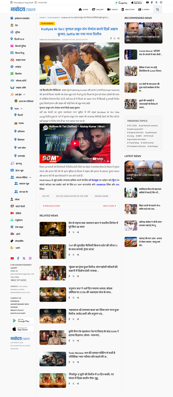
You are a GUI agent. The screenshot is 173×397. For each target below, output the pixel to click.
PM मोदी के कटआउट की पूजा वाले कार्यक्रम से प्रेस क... (149, 87)
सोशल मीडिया (21, 177)
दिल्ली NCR (19, 39)
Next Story (109, 206)
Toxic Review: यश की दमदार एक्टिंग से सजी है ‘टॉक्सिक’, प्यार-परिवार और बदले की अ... (92, 355)
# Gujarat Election (135, 132)
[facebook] (152, 2)
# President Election (136, 146)
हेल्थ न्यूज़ (19, 170)
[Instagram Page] (31, 258)
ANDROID (101, 184)
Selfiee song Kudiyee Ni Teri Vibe (72, 196)
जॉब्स (17, 199)
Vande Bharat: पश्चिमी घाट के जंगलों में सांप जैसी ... (150, 52)
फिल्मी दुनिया (20, 46)
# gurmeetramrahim (136, 139)
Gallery (99, 9)
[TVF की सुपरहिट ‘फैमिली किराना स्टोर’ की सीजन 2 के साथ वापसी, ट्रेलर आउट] (53, 258)
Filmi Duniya (53, 17)
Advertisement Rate (20, 304)
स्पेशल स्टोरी (21, 81)
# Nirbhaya (153, 146)
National (130, 171)
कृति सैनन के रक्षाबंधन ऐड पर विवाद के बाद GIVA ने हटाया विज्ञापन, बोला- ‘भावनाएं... (94, 333)
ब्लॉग (18, 248)
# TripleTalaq (133, 143)
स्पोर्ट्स (18, 67)
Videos (114, 9)
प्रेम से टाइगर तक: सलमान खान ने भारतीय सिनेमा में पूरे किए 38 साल (93, 225)
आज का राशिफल (26, 101)
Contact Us (16, 298)
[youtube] (147, 2)
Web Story (129, 9)
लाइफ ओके (21, 88)
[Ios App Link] (137, 3)
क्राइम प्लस (20, 60)
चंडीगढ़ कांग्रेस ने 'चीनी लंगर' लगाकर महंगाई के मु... (150, 223)
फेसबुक (95, 180)
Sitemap (14, 307)
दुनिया (17, 32)
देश (16, 25)
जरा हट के (23, 192)
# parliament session (148, 125)
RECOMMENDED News (138, 18)
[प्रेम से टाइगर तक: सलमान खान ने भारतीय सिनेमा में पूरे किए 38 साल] (53, 236)
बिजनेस (18, 74)
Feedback (15, 301)
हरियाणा (21, 131)
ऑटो (18, 234)
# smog (130, 136)
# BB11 (139, 136)
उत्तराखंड (21, 156)
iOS (117, 184)
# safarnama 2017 (135, 129)
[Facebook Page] (18, 258)
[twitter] (156, 2)
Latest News (132, 156)
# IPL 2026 (132, 125)
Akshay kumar (101, 196)
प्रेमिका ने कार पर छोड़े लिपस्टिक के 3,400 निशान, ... (150, 71)
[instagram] (161, 2)
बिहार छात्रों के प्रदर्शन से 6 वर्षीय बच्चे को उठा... (142, 38)
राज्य (16, 109)
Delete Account (18, 313)
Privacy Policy (17, 310)
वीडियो (18, 213)
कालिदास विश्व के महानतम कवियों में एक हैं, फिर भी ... (150, 191)
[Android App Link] (121, 3)
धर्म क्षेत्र (18, 95)
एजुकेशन (19, 220)
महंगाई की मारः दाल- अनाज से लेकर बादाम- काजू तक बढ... (150, 242)
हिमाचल (21, 140)
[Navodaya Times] (23, 8)
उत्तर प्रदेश (22, 148)
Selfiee (45, 196)
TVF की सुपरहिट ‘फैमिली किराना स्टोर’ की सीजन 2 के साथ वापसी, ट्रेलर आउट (93, 247)
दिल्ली (20, 115)
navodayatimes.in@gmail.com (22, 274)
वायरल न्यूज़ (24, 184)
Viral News (131, 32)
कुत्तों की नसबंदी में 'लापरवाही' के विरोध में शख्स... (148, 104)
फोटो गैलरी (20, 206)
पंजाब (21, 123)
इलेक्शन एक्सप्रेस (22, 18)
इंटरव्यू (19, 164)
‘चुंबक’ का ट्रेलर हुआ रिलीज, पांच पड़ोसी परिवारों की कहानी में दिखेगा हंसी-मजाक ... (93, 269)
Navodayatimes (17, 345)
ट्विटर (114, 180)
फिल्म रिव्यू (19, 53)
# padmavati (151, 132)
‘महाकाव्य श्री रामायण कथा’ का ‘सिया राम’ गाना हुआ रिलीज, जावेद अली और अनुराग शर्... (94, 312)
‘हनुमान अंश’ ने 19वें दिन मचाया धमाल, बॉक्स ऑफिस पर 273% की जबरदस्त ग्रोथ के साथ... (90, 290)
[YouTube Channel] (13, 258)
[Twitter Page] (25, 258)
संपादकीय (19, 241)
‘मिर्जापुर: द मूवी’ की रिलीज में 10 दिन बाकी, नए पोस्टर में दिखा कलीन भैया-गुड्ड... (91, 376)
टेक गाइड (19, 227)
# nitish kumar (147, 143)
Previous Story (52, 206)
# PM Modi (148, 136)
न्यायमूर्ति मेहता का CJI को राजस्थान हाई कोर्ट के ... (142, 177)
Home (85, 9)
